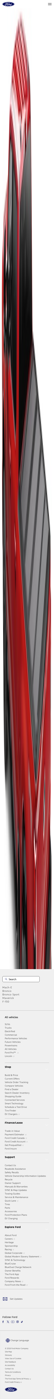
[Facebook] (3, 1322)
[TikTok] (22, 1322)
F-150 (5, 1001)
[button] (17, 1340)
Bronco (7, 991)
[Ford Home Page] (11, 1391)
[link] (8, 1352)
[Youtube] (12, 1322)
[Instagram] (17, 1322)
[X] (8, 1322)
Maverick (8, 998)
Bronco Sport (10, 994)
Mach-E (7, 987)
